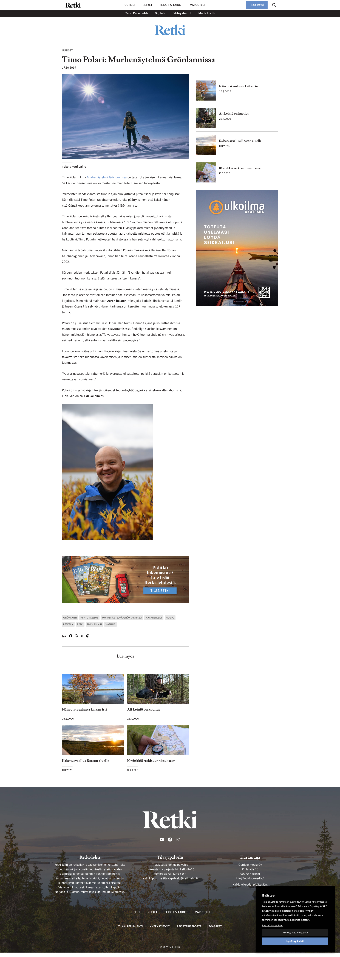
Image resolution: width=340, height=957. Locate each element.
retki (80, 624)
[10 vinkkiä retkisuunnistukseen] (206, 172)
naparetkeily (154, 617)
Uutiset (67, 50)
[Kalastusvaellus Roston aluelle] (206, 145)
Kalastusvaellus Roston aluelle (240, 141)
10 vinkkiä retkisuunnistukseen (240, 168)
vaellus (110, 624)
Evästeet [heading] (268, 895)
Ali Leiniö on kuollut (234, 114)
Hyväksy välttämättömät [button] (295, 932)
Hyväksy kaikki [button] (295, 941)
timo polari (94, 624)
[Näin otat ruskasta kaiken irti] (206, 91)
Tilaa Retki (256, 5)
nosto (170, 617)
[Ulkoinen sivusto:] (237, 248)
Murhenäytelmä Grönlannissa (106, 177)
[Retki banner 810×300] (125, 579)
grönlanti (70, 617)
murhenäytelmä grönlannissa (122, 617)
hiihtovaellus (89, 617)
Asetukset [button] (277, 925)
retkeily (68, 624)
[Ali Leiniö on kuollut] (206, 118)
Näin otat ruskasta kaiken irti (239, 86)
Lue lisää (267, 925)
